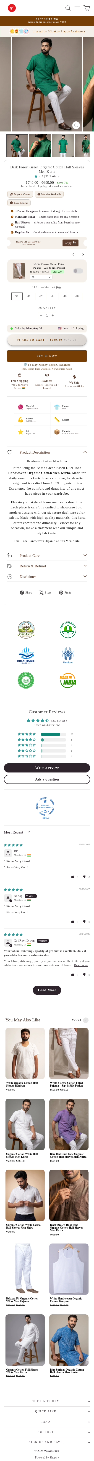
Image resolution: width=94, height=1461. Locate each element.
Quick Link (46, 1411)
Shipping (42, 186)
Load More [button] (47, 990)
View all (76, 1020)
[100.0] (45, 806)
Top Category (46, 1401)
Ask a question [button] (47, 779)
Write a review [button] (47, 768)
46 (65, 296)
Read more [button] (81, 965)
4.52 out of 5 (59, 720)
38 (17, 296)
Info (46, 1421)
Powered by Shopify (47, 1457)
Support (46, 1432)
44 (53, 296)
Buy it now (47, 355)
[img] (13, 845)
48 (77, 296)
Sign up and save (46, 1442)
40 (29, 296)
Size (44, 287)
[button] (36, 176)
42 (41, 296)
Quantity (47, 307)
